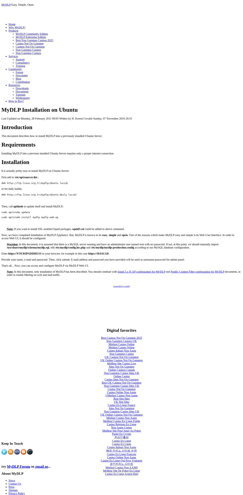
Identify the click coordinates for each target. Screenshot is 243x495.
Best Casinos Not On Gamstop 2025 (121, 337)
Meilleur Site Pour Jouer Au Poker (121, 430)
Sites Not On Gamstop (121, 366)
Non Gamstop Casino (121, 353)
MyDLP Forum (18, 466)
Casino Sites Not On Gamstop (122, 379)
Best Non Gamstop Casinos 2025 (34, 40)
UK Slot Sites (121, 401)
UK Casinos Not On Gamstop (122, 357)
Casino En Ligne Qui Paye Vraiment (121, 460)
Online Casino (121, 376)
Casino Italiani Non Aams (121, 350)
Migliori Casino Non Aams (121, 417)
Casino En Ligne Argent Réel (121, 473)
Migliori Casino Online (121, 344)
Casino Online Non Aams (121, 392)
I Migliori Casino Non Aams (121, 395)
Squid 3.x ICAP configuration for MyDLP (141, 271)
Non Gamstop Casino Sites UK (121, 373)
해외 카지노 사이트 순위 (121, 450)
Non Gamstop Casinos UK (121, 341)
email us (41, 466)
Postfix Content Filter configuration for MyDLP (197, 271)
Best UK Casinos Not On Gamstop (121, 382)
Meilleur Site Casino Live (121, 363)
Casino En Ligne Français (121, 454)
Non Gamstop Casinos (28, 49)
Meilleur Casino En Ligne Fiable (121, 421)
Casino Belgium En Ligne (121, 424)
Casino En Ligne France (121, 405)
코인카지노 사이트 (121, 463)
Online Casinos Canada (121, 369)
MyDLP (6, 4)
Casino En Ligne (121, 440)
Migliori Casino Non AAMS (121, 467)
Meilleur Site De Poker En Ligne (121, 470)
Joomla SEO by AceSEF (121, 286)
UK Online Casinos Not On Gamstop (121, 360)
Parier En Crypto (121, 433)
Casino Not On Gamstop (30, 43)
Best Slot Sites (121, 398)
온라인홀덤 (121, 437)
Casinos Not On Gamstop (30, 46)
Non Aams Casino (121, 427)
